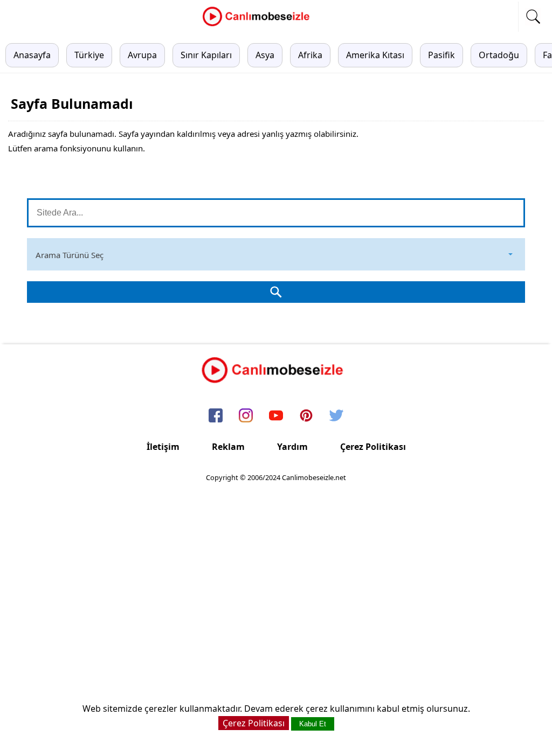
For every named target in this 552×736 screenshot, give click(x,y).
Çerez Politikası (373, 447)
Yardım (292, 447)
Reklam (228, 447)
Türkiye (89, 55)
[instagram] (246, 416)
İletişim (163, 447)
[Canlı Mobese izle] (258, 25)
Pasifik (441, 55)
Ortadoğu (499, 55)
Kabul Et (312, 724)
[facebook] (216, 416)
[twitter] (336, 416)
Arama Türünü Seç (70, 254)
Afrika (310, 55)
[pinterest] (306, 416)
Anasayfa (32, 55)
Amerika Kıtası (375, 55)
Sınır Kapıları (206, 55)
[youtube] (276, 416)
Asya (265, 55)
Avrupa (142, 55)
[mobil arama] (533, 16)
